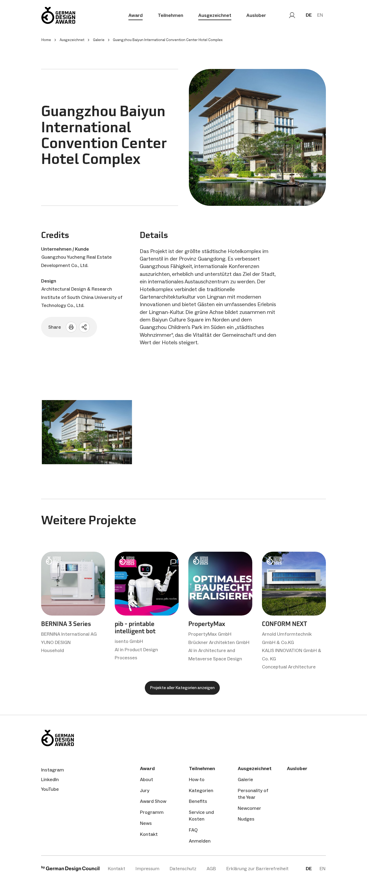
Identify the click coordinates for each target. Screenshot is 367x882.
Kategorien (201, 790)
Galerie (245, 779)
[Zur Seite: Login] (292, 15)
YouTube (50, 789)
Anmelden (200, 841)
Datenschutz (183, 869)
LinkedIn (50, 779)
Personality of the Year (253, 794)
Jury (144, 790)
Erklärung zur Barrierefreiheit (257, 869)
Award (135, 15)
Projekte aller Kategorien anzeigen (182, 687)
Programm (152, 812)
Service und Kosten (201, 815)
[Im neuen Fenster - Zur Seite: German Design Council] (70, 869)
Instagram (52, 769)
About (146, 779)
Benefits (198, 801)
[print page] (71, 327)
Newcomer (249, 808)
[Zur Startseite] (58, 15)
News (146, 823)
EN (320, 15)
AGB (211, 869)
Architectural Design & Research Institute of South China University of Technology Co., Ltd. (82, 297)
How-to (196, 779)
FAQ (193, 830)
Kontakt (149, 834)
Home (46, 40)
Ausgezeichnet (214, 15)
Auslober (256, 15)
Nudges (246, 819)
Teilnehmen (170, 15)
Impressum (147, 869)
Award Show (153, 801)
